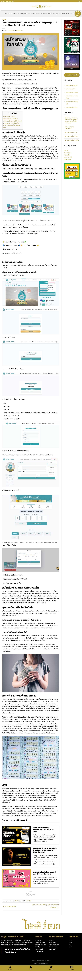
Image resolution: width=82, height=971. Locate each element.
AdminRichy (19, 30)
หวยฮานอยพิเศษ (54, 945)
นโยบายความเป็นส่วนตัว (43, 960)
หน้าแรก (7, 14)
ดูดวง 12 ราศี (68, 157)
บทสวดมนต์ (67, 159)
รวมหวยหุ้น (67, 153)
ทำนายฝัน (67, 155)
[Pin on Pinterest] (34, 894)
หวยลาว (30, 14)
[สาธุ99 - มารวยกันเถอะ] (41, 6)
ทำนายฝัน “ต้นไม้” (10, 906)
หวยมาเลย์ (44, 14)
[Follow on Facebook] (78, 1)
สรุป (4, 127)
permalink (28, 900)
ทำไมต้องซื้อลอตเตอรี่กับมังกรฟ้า (12, 121)
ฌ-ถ (71, 942)
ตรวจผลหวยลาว (71, 89)
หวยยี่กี (50, 14)
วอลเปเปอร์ (62, 14)
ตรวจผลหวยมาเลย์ (71, 107)
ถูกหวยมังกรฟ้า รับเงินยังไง (11, 123)
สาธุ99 (24, 945)
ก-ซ (71, 940)
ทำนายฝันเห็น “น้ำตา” (71, 136)
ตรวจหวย (38, 940)
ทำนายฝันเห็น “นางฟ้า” (72, 140)
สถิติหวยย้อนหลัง (40, 942)
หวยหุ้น (55, 14)
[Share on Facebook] (27, 894)
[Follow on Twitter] (79, 1)
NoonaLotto (39, 951)
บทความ (68, 14)
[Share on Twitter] (30, 894)
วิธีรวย (4, 19)
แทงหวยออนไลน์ (12, 949)
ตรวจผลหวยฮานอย (72, 92)
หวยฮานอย (36, 14)
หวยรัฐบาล (23, 14)
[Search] (74, 13)
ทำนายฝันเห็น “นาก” (71, 132)
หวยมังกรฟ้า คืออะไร (9, 116)
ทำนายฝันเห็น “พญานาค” (69, 127)
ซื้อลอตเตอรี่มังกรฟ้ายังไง (10, 119)
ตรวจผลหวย (14, 14)
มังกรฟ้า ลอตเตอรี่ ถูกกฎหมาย (11, 125)
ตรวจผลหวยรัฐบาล (72, 85)
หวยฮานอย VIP (53, 947)
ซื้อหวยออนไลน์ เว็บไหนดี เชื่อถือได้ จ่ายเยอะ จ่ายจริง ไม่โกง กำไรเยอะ (71, 120)
